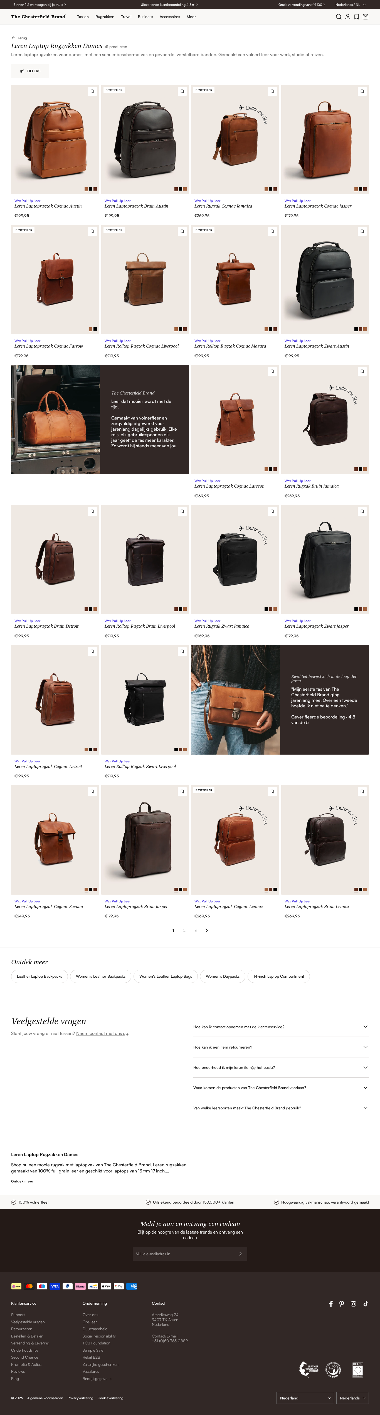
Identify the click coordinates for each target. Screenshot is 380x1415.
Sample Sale (93, 1350)
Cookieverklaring (110, 1398)
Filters (33, 71)
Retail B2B (91, 1357)
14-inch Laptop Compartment (278, 976)
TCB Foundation (96, 1343)
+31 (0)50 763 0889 (170, 1340)
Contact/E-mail (164, 1336)
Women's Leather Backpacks (100, 976)
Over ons (90, 1314)
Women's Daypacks (223, 976)
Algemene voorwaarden (45, 1398)
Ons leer (90, 1321)
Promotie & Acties (26, 1364)
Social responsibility (99, 1336)
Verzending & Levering (30, 1343)
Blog (15, 1378)
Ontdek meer (22, 1181)
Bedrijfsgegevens (97, 1378)
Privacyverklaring (80, 1398)
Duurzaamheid (95, 1328)
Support (18, 1314)
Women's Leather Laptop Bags (165, 976)
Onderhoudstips (24, 1350)
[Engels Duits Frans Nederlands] (352, 1398)
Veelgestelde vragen (28, 1321)
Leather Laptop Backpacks (39, 976)
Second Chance (24, 1357)
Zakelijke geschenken (101, 1364)
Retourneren (21, 1328)
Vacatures (91, 1371)
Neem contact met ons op (102, 1033)
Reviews (18, 1371)
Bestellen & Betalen (27, 1336)
